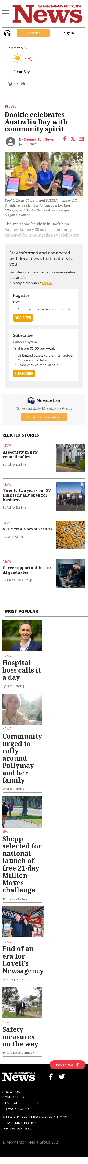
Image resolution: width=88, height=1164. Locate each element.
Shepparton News (39, 139)
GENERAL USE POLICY (20, 1103)
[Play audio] (6, 32)
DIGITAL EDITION (17, 1128)
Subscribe (33, 33)
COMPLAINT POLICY (19, 1123)
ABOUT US (11, 1091)
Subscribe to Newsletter (44, 417)
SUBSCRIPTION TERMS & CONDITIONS (34, 1117)
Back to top (64, 1064)
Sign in (69, 33)
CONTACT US (13, 1097)
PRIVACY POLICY (15, 1108)
